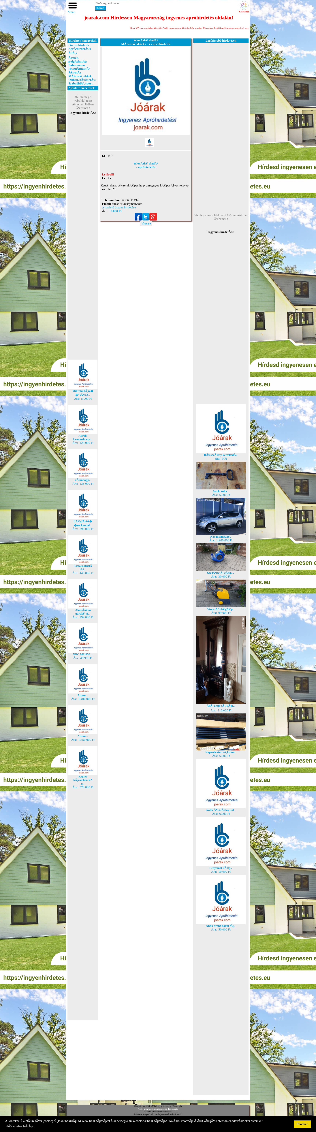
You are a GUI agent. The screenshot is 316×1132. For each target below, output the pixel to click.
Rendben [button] (302, 1124)
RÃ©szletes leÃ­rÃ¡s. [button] (20, 1126)
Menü (71, 12)
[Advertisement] (82, 180)
